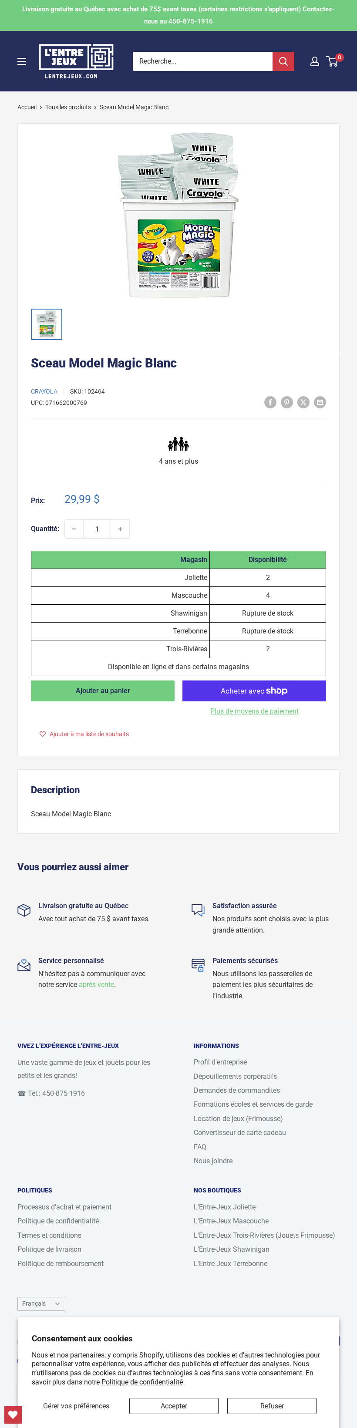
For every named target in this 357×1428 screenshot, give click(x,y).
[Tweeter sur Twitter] (303, 402)
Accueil (27, 107)
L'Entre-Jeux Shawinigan (231, 1249)
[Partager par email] (320, 402)
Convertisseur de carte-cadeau (240, 1132)
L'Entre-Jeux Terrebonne (230, 1264)
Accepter (174, 1406)
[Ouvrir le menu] (21, 61)
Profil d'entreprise (220, 1062)
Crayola (44, 391)
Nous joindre (213, 1161)
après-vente (96, 984)
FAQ (200, 1147)
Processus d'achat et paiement (64, 1207)
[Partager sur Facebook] (270, 402)
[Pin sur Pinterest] (287, 402)
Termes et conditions (49, 1235)
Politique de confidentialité (142, 1382)
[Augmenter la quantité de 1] (120, 529)
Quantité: (45, 529)
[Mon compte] (314, 61)
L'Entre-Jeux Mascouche (231, 1221)
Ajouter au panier (103, 691)
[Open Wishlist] (13, 1415)
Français (34, 1303)
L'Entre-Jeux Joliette (225, 1207)
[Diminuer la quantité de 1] (74, 529)
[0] (332, 61)
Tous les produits (68, 107)
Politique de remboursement (60, 1264)
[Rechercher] (283, 61)
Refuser (272, 1406)
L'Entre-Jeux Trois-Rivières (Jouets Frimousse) (264, 1235)
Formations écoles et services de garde (253, 1104)
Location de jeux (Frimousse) (238, 1119)
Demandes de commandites (237, 1090)
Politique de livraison (49, 1249)
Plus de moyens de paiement (254, 711)
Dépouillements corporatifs (235, 1076)
